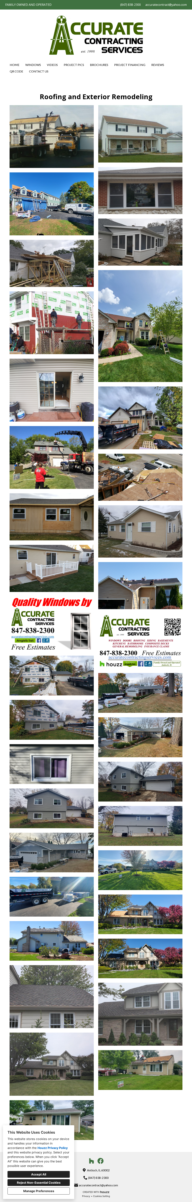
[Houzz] (91, 1161)
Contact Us (38, 71)
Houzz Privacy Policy (53, 1148)
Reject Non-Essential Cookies (39, 1182)
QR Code (16, 71)
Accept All (38, 1174)
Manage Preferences (38, 1191)
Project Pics (74, 64)
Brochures (99, 64)
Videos (52, 64)
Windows (33, 64)
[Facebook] (100, 1161)
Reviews (157, 64)
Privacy (86, 1196)
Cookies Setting (101, 1196)
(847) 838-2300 (130, 5)
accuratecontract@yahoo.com (166, 5)
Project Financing (129, 64)
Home (14, 64)
